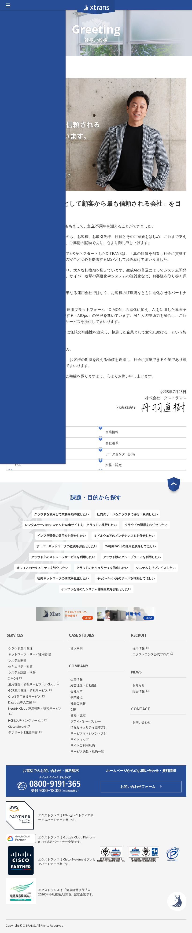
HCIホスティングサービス (25, 720)
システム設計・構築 (22, 672)
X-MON (13, 678)
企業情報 (111, 432)
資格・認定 (113, 465)
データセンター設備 (120, 454)
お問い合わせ (142, 722)
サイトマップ (79, 739)
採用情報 (139, 648)
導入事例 (76, 648)
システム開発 (17, 660)
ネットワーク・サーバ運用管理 (29, 654)
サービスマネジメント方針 (88, 733)
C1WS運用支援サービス (24, 696)
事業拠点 (76, 697)
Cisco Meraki (17, 726)
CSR (18, 465)
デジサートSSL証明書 (23, 732)
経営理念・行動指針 (84, 685)
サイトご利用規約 (82, 745)
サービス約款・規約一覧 (87, 751)
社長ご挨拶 (78, 703)
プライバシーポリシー (85, 721)
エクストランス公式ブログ (151, 654)
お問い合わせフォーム (137, 786)
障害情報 (139, 691)
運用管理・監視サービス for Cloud (31, 684)
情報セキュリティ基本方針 (88, 727)
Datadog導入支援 (20, 702)
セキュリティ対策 (20, 666)
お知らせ (139, 685)
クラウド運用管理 (20, 648)
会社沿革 (111, 443)
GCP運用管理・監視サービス (28, 690)
